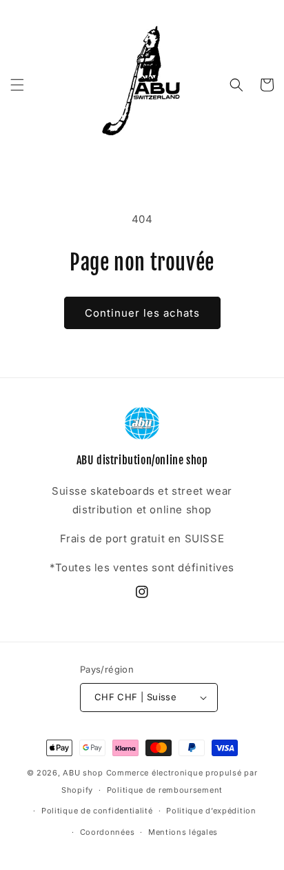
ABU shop (83, 773)
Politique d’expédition (211, 810)
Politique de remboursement (165, 790)
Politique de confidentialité (97, 810)
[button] (17, 85)
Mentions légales (183, 832)
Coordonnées (107, 832)
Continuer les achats (142, 312)
